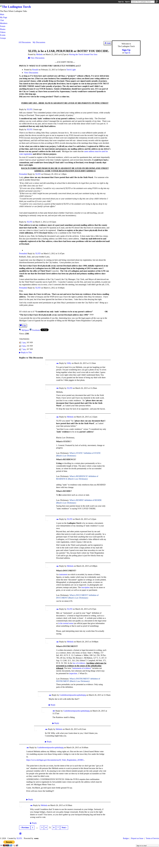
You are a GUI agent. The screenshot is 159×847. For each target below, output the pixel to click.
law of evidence (79, 663)
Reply (52, 705)
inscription (85, 587)
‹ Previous (24, 827)
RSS (20, 834)
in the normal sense (65, 623)
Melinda (39, 54)
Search (157, 1)
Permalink (23, 174)
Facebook (36, 330)
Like (24, 325)
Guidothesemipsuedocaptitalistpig (73, 695)
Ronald (35, 70)
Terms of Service (152, 838)
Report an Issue (137, 838)
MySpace (25, 330)
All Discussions (25, 42)
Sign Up (121, 2)
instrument (63, 574)
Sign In (127, 2)
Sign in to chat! (142, 845)
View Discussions (37, 58)
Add (108, 43)
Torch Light (71, 70)
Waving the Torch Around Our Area (83, 54)
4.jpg (24, 346)
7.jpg (24, 349)
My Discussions (39, 42)
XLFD (29, 109)
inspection (73, 673)
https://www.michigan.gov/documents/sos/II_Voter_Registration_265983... (55, 760)
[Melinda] (22, 56)
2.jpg (24, 342)
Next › (64, 827)
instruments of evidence (81, 668)
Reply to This (25, 352)
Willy (69, 363)
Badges (126, 838)
